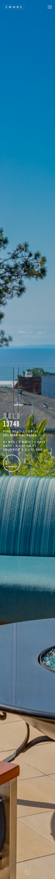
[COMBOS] (13, 7)
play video (11, 467)
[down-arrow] (27, 869)
